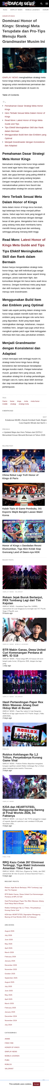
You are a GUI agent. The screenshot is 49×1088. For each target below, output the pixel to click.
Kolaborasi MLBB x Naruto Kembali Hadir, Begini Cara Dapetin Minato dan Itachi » (26, 421)
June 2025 (9, 991)
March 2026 (9, 952)
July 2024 (8, 1025)
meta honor (35, 401)
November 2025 (11, 969)
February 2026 (10, 957)
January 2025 (10, 1012)
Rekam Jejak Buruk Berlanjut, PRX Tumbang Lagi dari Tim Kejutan (23, 600)
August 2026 (9, 931)
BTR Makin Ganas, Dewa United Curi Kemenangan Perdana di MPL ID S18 (24, 652)
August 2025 (9, 982)
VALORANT (19, 591)
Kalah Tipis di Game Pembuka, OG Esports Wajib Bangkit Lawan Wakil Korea (22, 512)
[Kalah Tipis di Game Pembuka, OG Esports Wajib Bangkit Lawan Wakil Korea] (23, 494)
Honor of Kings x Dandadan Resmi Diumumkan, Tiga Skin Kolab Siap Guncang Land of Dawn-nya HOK (21, 548)
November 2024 (11, 1020)
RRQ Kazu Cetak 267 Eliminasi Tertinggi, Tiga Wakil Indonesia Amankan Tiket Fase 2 (24, 865)
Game (4, 401)
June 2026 (9, 939)
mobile (4, 404)
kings (19, 401)
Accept (36, 1084)
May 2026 (8, 944)
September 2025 (11, 978)
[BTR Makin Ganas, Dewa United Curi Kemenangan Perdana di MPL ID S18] (25, 630)
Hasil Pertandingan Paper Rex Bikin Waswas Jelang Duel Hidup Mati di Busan (23, 705)
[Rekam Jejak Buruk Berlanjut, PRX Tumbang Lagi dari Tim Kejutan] (25, 577)
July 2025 (8, 986)
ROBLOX (6, 749)
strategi (13, 404)
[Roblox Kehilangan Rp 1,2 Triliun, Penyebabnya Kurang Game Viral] (25, 734)
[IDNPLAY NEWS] (21, 3)
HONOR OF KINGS (8, 16)
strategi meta (24, 404)
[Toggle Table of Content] (4, 102)
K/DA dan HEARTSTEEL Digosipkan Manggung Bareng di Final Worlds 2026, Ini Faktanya (23, 811)
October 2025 (10, 974)
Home (5, 10)
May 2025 (8, 995)
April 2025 (8, 999)
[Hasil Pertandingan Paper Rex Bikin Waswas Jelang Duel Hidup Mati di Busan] (25, 682)
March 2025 (9, 1003)
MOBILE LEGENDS (32, 10)
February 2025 (10, 1008)
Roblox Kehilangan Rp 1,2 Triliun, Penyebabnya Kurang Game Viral (22, 757)
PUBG (7, 1060)
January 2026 (10, 961)
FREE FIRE (7, 856)
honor (12, 401)
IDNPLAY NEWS (16, 10)
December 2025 (11, 965)
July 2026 (8, 935)
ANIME (7, 1039)
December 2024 (11, 1016)
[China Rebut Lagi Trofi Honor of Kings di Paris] (23, 460)
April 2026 (8, 948)
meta (26, 401)
